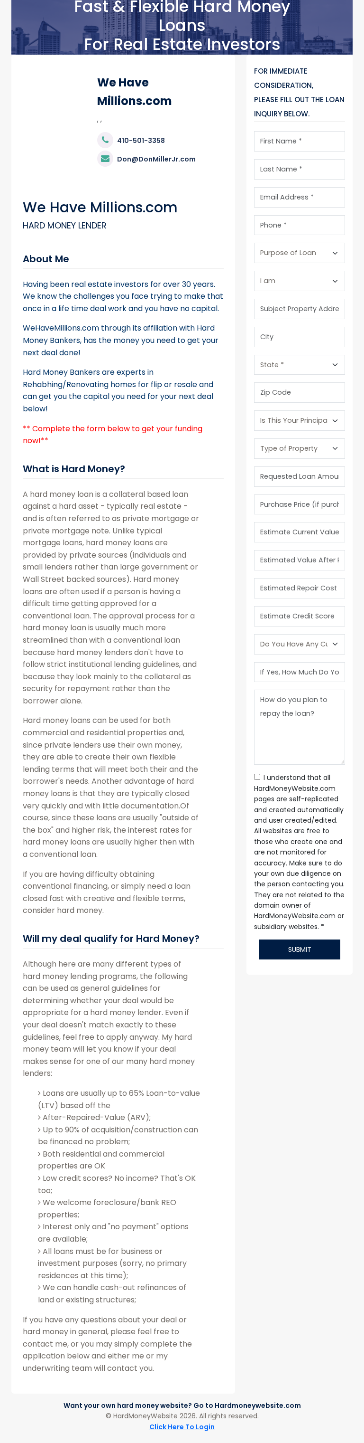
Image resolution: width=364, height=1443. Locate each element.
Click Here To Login (182, 1427)
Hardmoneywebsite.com (258, 1405)
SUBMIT (299, 949)
